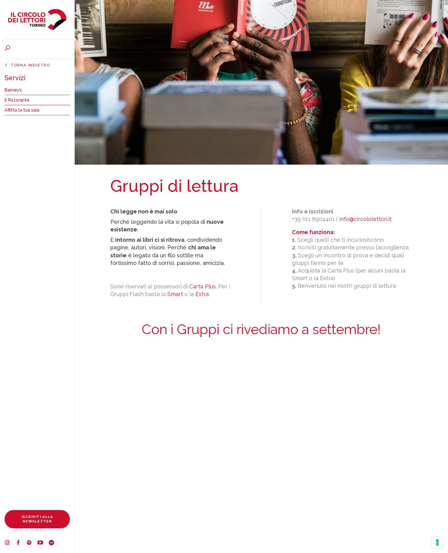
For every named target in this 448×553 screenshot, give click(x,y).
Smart (175, 294)
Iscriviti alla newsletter (37, 519)
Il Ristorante (17, 99)
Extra (202, 294)
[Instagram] (10, 543)
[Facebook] (21, 543)
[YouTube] (42, 543)
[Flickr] (53, 543)
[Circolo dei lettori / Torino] (37, 19)
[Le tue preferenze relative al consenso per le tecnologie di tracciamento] (437, 542)
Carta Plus (202, 286)
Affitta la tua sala (22, 109)
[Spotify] (32, 543)
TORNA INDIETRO (30, 65)
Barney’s (13, 89)
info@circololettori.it (365, 219)
